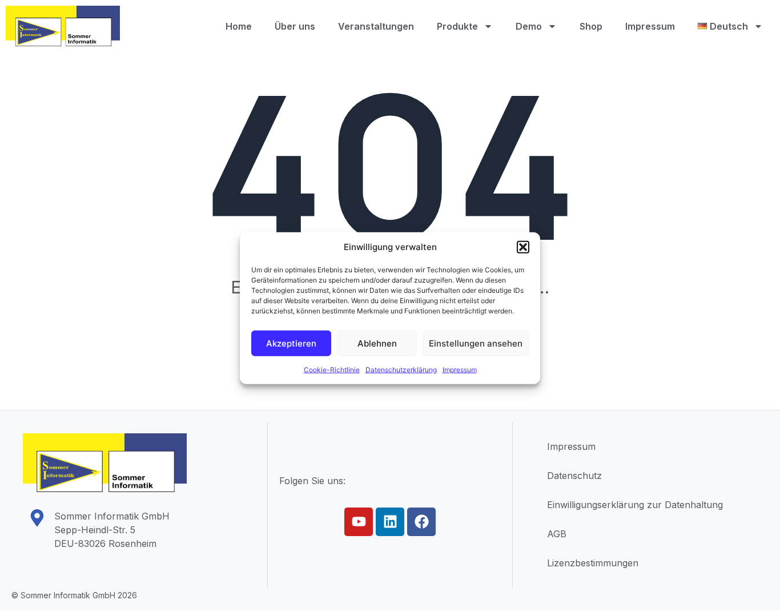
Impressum (460, 369)
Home (239, 26)
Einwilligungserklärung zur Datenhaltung (635, 504)
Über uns (295, 26)
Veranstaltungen (376, 26)
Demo (529, 26)
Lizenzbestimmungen (592, 563)
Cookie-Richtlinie (332, 369)
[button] (523, 247)
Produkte (457, 26)
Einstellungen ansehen (475, 342)
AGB (556, 533)
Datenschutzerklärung (401, 369)
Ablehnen (377, 342)
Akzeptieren (291, 342)
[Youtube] (358, 522)
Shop (591, 26)
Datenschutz (574, 475)
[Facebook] (421, 522)
